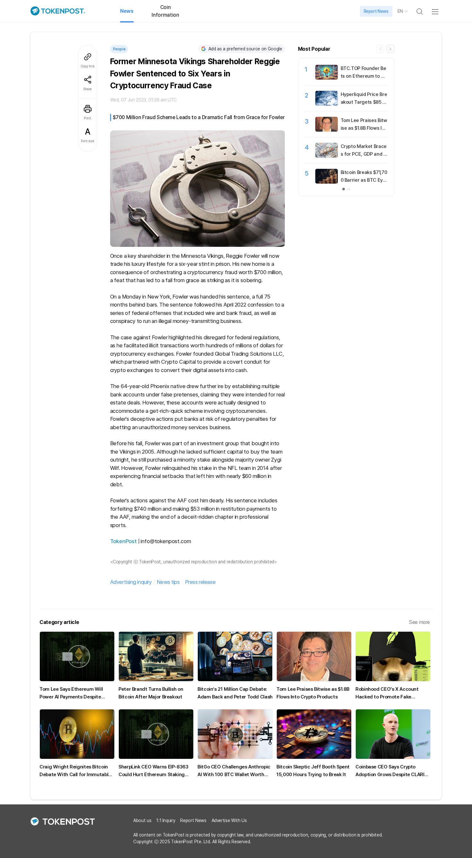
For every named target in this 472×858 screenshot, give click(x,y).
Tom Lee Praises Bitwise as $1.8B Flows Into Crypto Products (364, 128)
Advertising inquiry (131, 582)
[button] (390, 49)
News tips (168, 582)
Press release (200, 582)
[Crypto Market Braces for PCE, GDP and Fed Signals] (326, 156)
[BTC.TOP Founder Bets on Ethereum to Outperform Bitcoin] (326, 78)
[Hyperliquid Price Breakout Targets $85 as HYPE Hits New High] (326, 104)
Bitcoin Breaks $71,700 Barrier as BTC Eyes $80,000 (364, 180)
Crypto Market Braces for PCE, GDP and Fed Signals (364, 154)
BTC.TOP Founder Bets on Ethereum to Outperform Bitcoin (364, 76)
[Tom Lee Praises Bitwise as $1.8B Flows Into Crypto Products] (326, 130)
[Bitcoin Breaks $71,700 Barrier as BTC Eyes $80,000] (326, 182)
